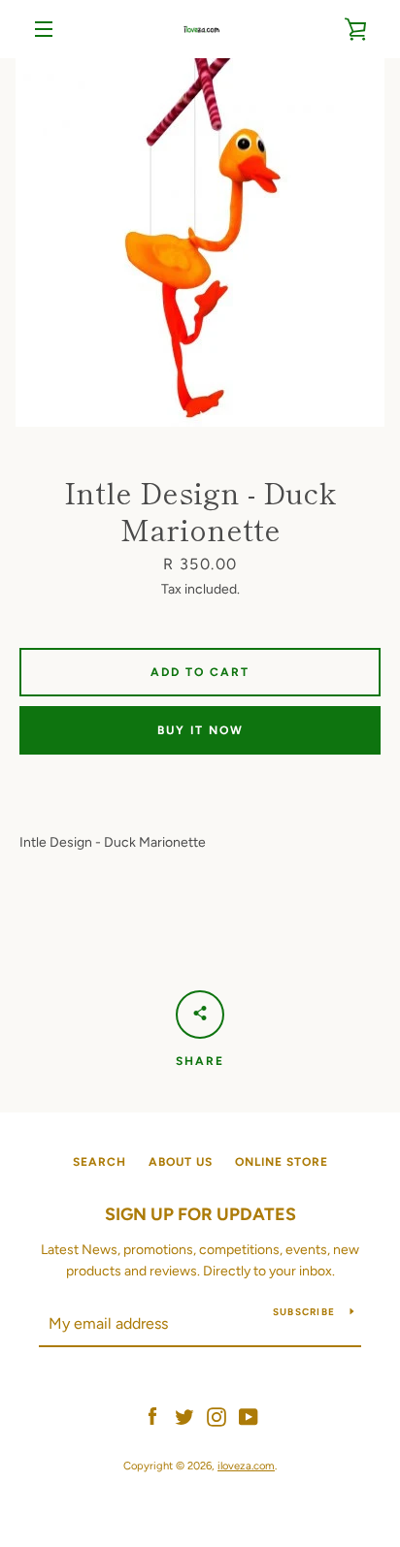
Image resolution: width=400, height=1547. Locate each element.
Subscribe (304, 1311)
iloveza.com (246, 1465)
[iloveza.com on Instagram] (216, 1415)
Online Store (281, 1162)
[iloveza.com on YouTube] (248, 1415)
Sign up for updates (200, 1214)
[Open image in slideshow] (200, 242)
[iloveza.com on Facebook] (152, 1415)
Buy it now (200, 730)
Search (99, 1162)
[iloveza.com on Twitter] (184, 1415)
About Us (181, 1162)
